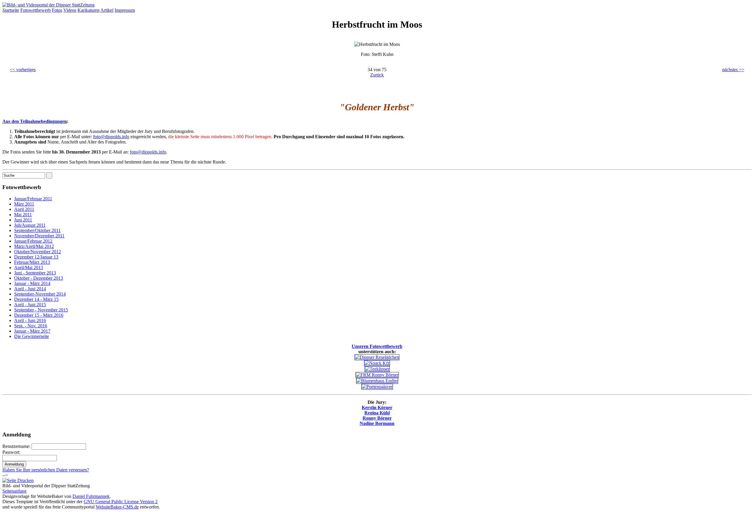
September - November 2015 (41, 309)
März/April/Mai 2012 (34, 246)
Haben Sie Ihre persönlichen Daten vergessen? (45, 469)
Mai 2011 (23, 214)
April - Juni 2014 (30, 288)
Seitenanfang (14, 490)
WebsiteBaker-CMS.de (117, 506)
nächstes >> (733, 69)
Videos (69, 10)
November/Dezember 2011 (39, 235)
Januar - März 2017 (32, 330)
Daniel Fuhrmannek (91, 496)
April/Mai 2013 (28, 267)
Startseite (10, 10)
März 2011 (24, 203)
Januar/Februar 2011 (33, 198)
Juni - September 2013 (35, 272)
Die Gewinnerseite (31, 336)
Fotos (57, 10)
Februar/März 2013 (32, 262)
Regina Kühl (377, 412)
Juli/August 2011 (30, 225)
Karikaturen (88, 10)
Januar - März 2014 (32, 283)
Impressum (125, 10)
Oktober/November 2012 (37, 251)
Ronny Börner (377, 418)
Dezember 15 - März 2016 (38, 315)
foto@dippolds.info (111, 136)
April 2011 (24, 209)
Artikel (106, 10)
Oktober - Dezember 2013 (38, 278)
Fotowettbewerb (35, 10)
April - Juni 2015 (30, 304)
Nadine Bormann (377, 423)
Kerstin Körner (377, 407)
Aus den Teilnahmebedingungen (34, 121)
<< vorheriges (23, 69)
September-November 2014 (40, 293)
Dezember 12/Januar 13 (36, 256)
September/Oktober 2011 (37, 230)
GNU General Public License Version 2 (121, 501)
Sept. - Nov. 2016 (30, 325)
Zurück (377, 74)
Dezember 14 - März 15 (36, 299)
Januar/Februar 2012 (33, 241)
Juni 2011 (23, 219)
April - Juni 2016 (30, 320)
